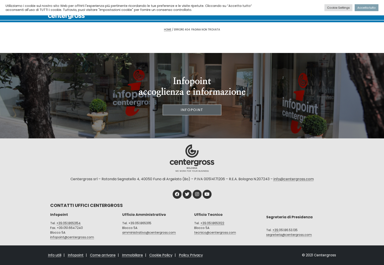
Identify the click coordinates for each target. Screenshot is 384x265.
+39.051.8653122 (212, 223)
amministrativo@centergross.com (149, 232)
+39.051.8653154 (68, 223)
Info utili (54, 255)
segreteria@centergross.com (289, 235)
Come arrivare (103, 255)
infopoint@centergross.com (72, 237)
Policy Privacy (191, 255)
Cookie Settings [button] (338, 8)
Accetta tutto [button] (366, 8)
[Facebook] (177, 194)
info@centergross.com (294, 179)
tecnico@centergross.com (215, 232)
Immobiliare (132, 255)
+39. (275, 230)
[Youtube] (207, 194)
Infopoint (192, 109)
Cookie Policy (160, 255)
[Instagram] (197, 194)
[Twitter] (187, 194)
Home (167, 29)
